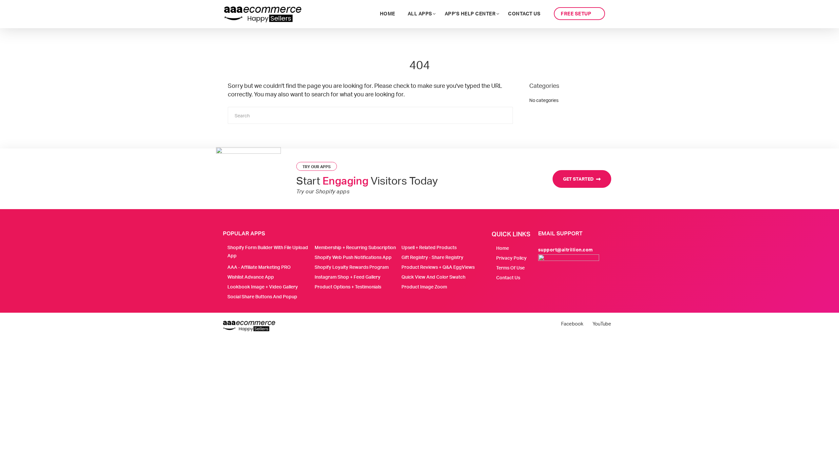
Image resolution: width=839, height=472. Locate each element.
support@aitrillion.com (565, 249)
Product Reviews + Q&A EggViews (438, 267)
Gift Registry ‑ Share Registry (432, 257)
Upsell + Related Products (429, 247)
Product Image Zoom (424, 286)
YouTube (602, 324)
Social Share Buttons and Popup (262, 296)
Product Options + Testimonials (348, 286)
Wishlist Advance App (250, 277)
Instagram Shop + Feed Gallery (347, 277)
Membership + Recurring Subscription (355, 247)
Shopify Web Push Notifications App (353, 257)
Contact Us (508, 277)
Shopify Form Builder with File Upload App (267, 251)
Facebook (572, 324)
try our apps (316, 166)
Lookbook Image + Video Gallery (262, 286)
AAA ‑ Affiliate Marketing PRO (259, 267)
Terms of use (510, 267)
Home (502, 248)
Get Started (579, 179)
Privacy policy (511, 258)
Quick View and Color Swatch (433, 277)
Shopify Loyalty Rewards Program (352, 267)
